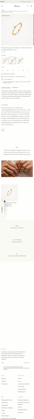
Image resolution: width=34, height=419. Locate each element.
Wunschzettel (4, 384)
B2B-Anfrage (21, 386)
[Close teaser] (4, 201)
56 (18, 70)
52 (7, 70)
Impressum (20, 412)
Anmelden (3, 381)
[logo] (17, 6)
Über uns (20, 378)
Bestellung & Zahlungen (7, 407)
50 (2, 70)
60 (28, 70)
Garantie (20, 407)
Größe (2, 67)
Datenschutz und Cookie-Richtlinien (24, 403)
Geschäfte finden (22, 389)
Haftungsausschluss (22, 409)
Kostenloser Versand (24, 1)
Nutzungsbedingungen (23, 400)
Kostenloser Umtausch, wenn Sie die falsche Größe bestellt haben (16, 82)
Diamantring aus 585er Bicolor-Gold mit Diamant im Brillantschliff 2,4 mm (9, 204)
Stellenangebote (22, 391)
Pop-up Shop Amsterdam (23, 384)
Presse (19, 381)
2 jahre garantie (8, 79)
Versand (3, 413)
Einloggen (3, 378)
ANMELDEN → (27, 362)
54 (12, 70)
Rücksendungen (5, 415)
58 (23, 70)
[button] (2, 209)
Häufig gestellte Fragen (6, 400)
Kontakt (3, 410)
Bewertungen (4, 402)
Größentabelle (4, 405)
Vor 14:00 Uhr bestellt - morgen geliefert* (14, 76)
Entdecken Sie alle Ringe (17, 168)
